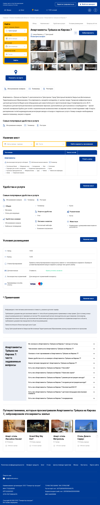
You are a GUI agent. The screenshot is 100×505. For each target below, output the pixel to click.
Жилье (9, 10)
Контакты (84, 465)
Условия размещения (76, 23)
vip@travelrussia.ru (12, 478)
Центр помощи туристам (62, 465)
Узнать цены (87, 159)
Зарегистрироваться (65, 4)
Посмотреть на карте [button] (38, 36)
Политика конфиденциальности (12, 465)
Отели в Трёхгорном (36, 18)
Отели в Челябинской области (19, 18)
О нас (49, 465)
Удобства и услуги (59, 23)
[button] (97, 435)
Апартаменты (10, 158)
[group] (14, 436)
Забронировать (88, 33)
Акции (36, 10)
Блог (22, 10)
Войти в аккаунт (88, 4)
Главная (5, 18)
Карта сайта (94, 465)
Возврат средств (33, 465)
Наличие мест (44, 23)
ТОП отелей (52, 10)
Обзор (35, 23)
